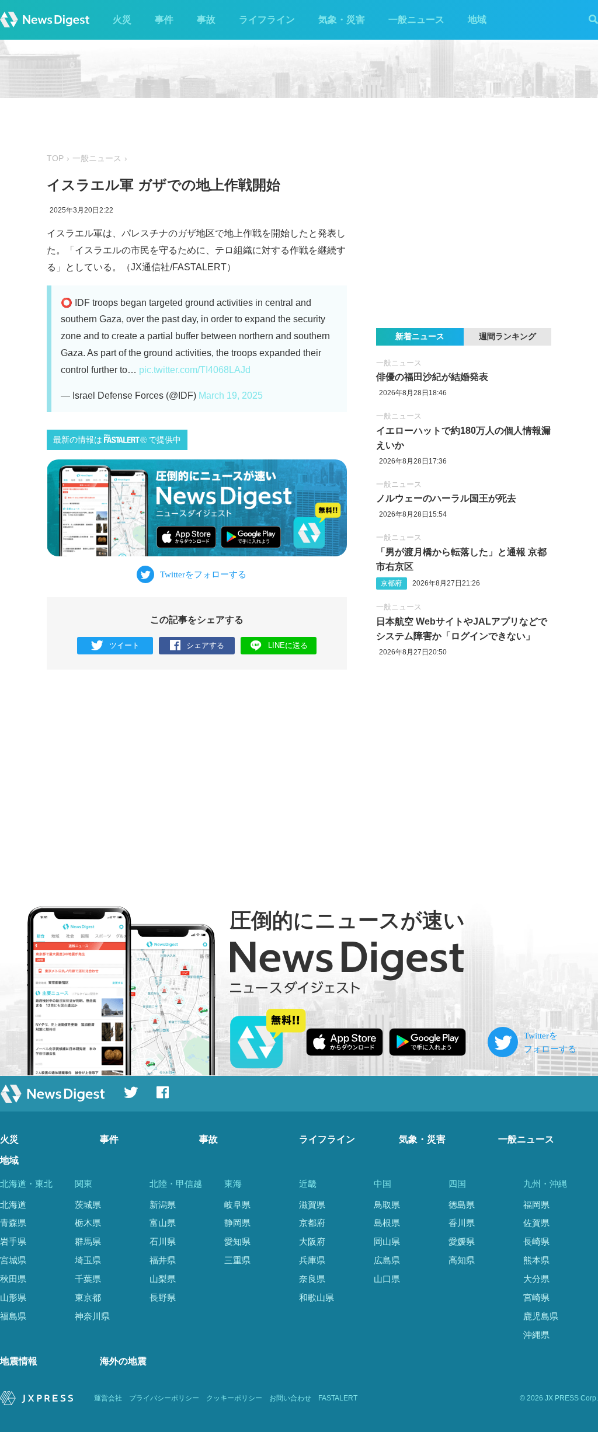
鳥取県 (387, 1205)
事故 (206, 20)
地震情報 (18, 1361)
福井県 (163, 1260)
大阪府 (312, 1241)
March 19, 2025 (231, 395)
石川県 (163, 1241)
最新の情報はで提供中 (117, 439)
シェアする (205, 645)
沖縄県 (536, 1335)
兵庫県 (312, 1260)
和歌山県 (316, 1297)
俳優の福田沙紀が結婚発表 (432, 377)
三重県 (237, 1260)
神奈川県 (92, 1316)
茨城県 (88, 1205)
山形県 (13, 1297)
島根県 (387, 1223)
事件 (164, 20)
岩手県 (13, 1241)
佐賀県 (536, 1223)
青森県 (13, 1223)
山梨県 (163, 1279)
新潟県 (163, 1205)
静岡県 (237, 1223)
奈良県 (312, 1279)
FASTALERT (337, 1398)
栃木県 (88, 1223)
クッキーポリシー (234, 1398)
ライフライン (267, 20)
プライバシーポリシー (164, 1398)
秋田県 (13, 1279)
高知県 (461, 1260)
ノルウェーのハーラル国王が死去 (446, 498)
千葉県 (88, 1279)
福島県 (13, 1316)
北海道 (13, 1205)
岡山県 (387, 1241)
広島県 (387, 1260)
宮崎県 (536, 1297)
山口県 (387, 1279)
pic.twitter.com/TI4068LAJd (195, 370)
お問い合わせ (290, 1398)
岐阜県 (237, 1205)
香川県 (461, 1223)
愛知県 (237, 1241)
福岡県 (536, 1205)
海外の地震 (123, 1361)
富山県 (163, 1223)
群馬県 (88, 1241)
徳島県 (461, 1205)
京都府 (391, 583)
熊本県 (536, 1260)
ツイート (124, 645)
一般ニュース (416, 20)
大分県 (536, 1279)
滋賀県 (312, 1205)
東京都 (88, 1297)
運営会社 (108, 1398)
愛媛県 (461, 1241)
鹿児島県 (540, 1316)
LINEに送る (288, 645)
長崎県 (536, 1241)
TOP (55, 158)
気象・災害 (341, 20)
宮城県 (13, 1260)
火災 (122, 20)
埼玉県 (88, 1260)
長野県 (163, 1297)
